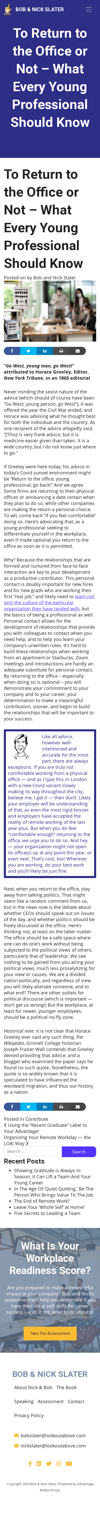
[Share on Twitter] (28, 351)
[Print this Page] (61, 351)
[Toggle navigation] (89, 9)
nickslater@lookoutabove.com (53, 1446)
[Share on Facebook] (12, 351)
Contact (76, 1401)
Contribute (36, 1119)
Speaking (24, 1401)
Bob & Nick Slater (40, 9)
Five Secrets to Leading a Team (47, 1213)
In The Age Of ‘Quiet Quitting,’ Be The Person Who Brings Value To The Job (54, 1192)
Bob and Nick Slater (54, 278)
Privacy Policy (29, 1415)
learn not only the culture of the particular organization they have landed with (49, 602)
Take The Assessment (50, 1333)
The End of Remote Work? (42, 1201)
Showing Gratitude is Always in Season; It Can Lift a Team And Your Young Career (52, 1176)
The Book (66, 1387)
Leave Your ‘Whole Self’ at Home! (49, 1207)
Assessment (51, 1401)
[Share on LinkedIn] (45, 351)
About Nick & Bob (33, 1387)
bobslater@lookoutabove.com (53, 1435)
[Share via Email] (77, 351)
